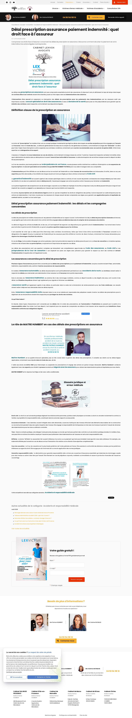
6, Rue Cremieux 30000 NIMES (91, 701)
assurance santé (19, 285)
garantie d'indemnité (22, 179)
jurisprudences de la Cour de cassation (28, 250)
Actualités (29, 25)
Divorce (55, 8)
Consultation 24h (114, 8)
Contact (95, 2)
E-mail (53, 568)
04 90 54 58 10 (69, 17)
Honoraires (86, 2)
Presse (78, 2)
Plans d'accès (104, 2)
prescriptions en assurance (32, 92)
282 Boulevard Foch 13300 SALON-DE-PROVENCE (19, 704)
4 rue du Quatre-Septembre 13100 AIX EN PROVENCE (37, 705)
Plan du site (83, 715)
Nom (52, 560)
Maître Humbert (18, 358)
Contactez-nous (95, 17)
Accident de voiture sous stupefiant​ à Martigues (28, 524)
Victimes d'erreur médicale (72, 8)
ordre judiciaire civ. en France (54, 164)
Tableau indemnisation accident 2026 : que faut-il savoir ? (32, 515)
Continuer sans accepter (14, 672)
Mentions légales (50, 715)
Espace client (119, 2)
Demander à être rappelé (116, 17)
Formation (60, 2)
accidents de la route (92, 271)
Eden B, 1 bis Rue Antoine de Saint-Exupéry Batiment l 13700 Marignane (74, 703)
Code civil (91, 174)
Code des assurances (95, 248)
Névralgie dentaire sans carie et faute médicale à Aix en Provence (34, 513)
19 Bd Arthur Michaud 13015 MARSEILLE (56, 703)
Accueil (53, 2)
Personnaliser (17, 677)
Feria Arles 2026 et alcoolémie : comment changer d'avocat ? (33, 518)
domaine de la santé (77, 101)
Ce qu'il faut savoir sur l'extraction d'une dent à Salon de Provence (34, 521)
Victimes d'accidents (95, 8)
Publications (69, 2)
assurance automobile (29, 271)
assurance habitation (35, 278)
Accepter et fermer (44, 677)
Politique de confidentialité (67, 715)
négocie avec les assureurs (65, 367)
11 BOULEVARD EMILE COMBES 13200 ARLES (110, 702)
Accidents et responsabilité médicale (46, 25)
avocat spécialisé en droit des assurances (43, 101)
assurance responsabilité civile (29, 292)
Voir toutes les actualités (20, 528)
